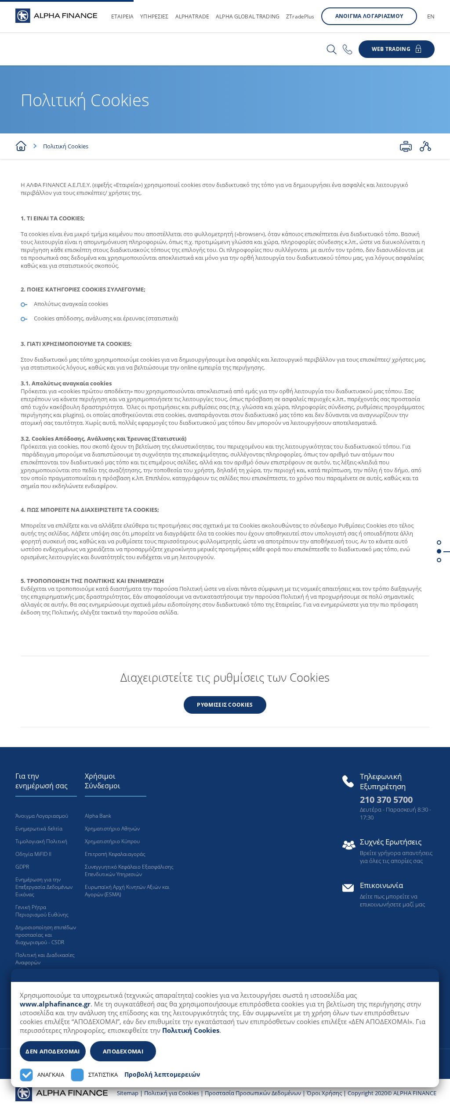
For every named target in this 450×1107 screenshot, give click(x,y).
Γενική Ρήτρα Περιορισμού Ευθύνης (42, 910)
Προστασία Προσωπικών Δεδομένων (253, 1093)
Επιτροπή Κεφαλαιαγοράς (115, 854)
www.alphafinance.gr (55, 1003)
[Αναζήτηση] (332, 49)
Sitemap (127, 1093)
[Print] (406, 146)
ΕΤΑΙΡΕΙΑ (122, 16)
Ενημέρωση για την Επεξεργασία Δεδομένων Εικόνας (44, 887)
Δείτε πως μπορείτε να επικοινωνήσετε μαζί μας (392, 900)
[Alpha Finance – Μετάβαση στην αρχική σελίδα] (61, 1092)
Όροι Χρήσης (324, 1093)
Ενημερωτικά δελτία (38, 828)
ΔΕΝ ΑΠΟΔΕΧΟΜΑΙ (52, 1051)
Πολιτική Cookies (190, 1030)
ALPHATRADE (192, 16)
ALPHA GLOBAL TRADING (247, 16)
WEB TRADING (391, 49)
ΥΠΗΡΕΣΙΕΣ (154, 16)
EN (431, 16)
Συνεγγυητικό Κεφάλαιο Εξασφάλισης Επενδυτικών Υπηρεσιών (129, 870)
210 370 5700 (386, 799)
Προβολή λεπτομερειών (162, 1074)
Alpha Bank (98, 815)
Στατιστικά (103, 1075)
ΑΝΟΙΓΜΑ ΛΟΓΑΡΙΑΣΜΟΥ (369, 16)
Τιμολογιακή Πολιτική (41, 841)
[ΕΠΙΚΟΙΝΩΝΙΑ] (347, 49)
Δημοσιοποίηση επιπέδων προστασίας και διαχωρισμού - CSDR (45, 935)
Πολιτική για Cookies (171, 1093)
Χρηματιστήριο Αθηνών (112, 828)
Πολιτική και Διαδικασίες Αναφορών (45, 958)
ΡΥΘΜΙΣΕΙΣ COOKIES (225, 704)
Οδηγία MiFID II (33, 854)
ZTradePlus (300, 16)
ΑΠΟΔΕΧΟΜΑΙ (123, 1051)
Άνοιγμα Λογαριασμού (41, 815)
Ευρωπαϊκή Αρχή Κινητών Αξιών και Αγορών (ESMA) (127, 890)
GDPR (22, 866)
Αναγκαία (50, 1075)
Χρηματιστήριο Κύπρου (112, 841)
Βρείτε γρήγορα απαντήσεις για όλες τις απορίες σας (396, 857)
